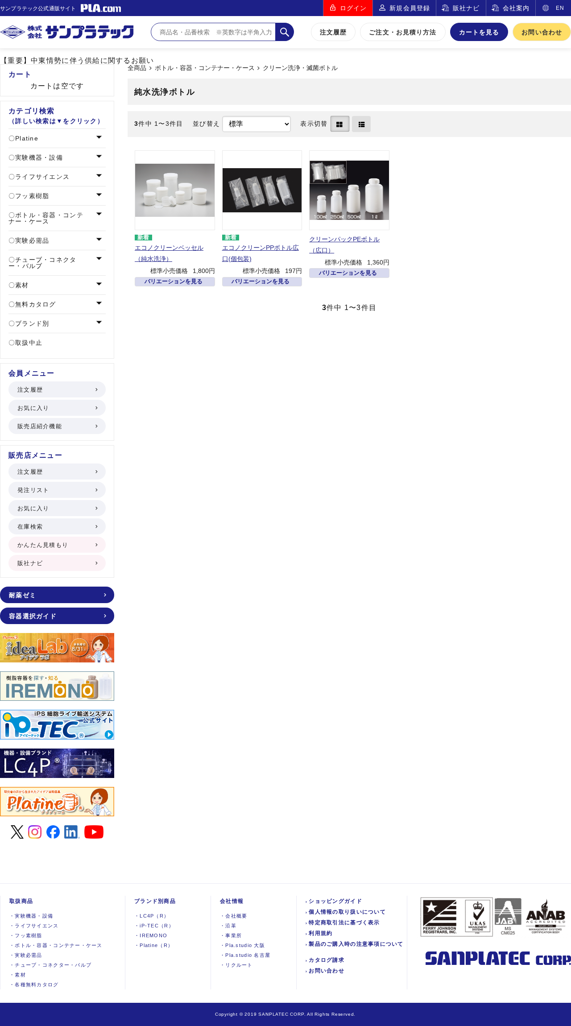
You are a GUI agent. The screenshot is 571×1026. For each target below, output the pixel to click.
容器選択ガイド (33, 616)
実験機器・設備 (38, 157)
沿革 (228, 925)
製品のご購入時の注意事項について (356, 944)
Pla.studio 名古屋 (245, 955)
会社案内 (516, 8)
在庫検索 (30, 526)
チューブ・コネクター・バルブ (42, 262)
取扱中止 (27, 342)
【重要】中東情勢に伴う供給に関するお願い (77, 60)
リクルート (236, 965)
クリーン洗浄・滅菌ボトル (300, 68)
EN (560, 8)
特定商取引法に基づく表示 (344, 922)
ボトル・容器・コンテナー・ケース (205, 68)
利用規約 (320, 933)
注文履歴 (333, 32)
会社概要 (233, 915)
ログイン (353, 8)
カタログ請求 (326, 960)
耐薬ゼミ (22, 595)
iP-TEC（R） (154, 925)
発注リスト (33, 490)
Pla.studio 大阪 (242, 945)
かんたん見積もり (42, 545)
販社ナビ (466, 8)
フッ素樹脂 (31, 195)
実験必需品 (31, 240)
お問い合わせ (541, 32)
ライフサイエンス (41, 176)
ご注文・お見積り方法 (402, 32)
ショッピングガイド (335, 901)
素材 (21, 285)
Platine (25, 138)
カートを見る (479, 32)
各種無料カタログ (34, 984)
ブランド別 (31, 323)
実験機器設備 (31, 915)
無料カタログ (34, 304)
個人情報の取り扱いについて (347, 912)
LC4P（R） (151, 915)
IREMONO (150, 935)
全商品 (137, 68)
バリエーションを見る (174, 281)
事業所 (231, 935)
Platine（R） (153, 945)
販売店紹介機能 (39, 426)
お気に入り (33, 408)
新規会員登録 (409, 8)
